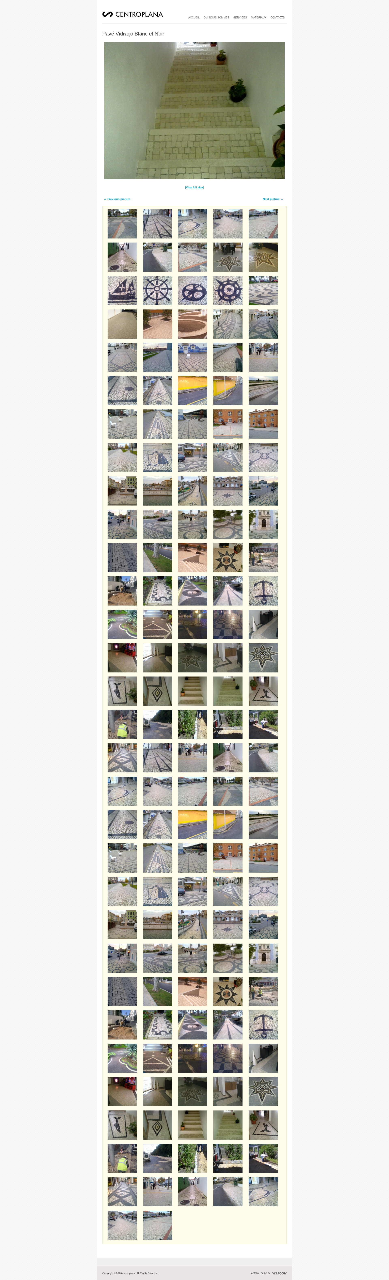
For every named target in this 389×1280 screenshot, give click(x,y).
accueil (194, 17)
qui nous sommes (216, 17)
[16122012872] (194, 180)
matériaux (258, 17)
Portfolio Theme (258, 1273)
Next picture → (273, 199)
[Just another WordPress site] (132, 16)
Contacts (277, 17)
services (240, 17)
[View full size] (194, 187)
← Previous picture (117, 199)
